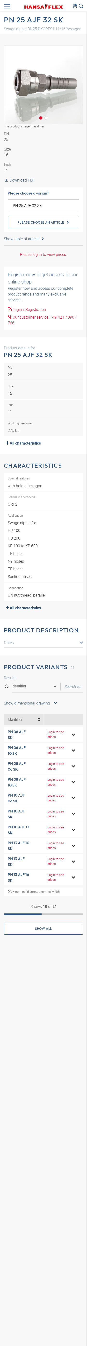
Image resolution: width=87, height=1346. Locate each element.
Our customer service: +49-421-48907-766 (43, 320)
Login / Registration (29, 309)
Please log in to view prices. (43, 254)
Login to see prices (55, 734)
